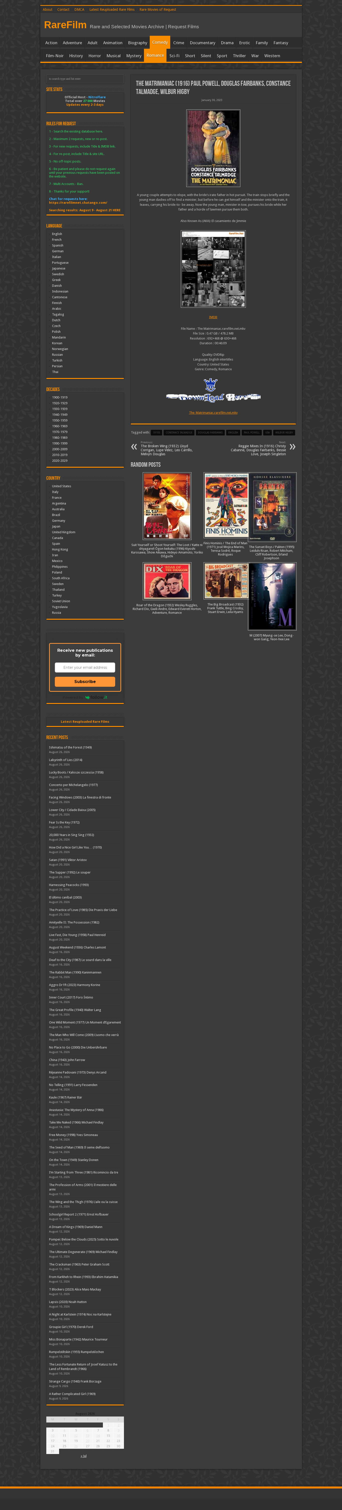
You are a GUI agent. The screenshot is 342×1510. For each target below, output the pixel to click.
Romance (155, 55)
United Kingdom (63, 532)
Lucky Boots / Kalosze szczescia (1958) (76, 772)
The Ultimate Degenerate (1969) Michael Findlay (83, 1252)
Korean (57, 343)
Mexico (57, 561)
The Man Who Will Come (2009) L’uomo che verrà (84, 1035)
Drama (227, 42)
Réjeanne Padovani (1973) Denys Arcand (77, 1072)
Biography (137, 42)
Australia (58, 509)
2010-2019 (59, 455)
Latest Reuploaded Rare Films (111, 10)
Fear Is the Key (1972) (64, 822)
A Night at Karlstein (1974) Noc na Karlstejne (80, 1314)
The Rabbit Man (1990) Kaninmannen (75, 972)
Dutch (56, 320)
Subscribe (85, 681)
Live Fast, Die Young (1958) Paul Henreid (77, 935)
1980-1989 (59, 438)
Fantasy (280, 42)
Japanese (58, 268)
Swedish (58, 274)
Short (190, 55)
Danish (57, 286)
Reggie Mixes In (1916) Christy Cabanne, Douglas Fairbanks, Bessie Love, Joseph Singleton (258, 448)
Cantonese (59, 297)
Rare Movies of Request (157, 10)
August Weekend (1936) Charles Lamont (77, 947)
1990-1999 (59, 443)
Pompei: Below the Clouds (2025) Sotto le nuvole (83, 1239)
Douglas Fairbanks (210, 432)
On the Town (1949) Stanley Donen (73, 1160)
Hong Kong (60, 549)
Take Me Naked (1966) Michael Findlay (76, 1122)
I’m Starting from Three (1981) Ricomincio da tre (83, 1172)
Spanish (57, 245)
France (57, 498)
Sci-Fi (174, 55)
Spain (56, 544)
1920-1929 (59, 403)
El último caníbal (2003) (65, 897)
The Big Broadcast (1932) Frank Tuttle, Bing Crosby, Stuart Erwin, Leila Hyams (225, 608)
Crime (178, 42)
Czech (56, 326)
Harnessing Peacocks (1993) (69, 885)
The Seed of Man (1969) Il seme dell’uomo (79, 1147)
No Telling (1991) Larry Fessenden (73, 1085)
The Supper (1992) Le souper (70, 872)
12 (76, 1436)
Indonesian (60, 291)
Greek (56, 280)
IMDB (213, 317)
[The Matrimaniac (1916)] (213, 148)
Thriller (239, 55)
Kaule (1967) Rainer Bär (65, 1097)
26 (76, 1446)
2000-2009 (59, 449)
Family (262, 42)
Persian (57, 366)
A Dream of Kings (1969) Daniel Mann (75, 1227)
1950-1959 (59, 420)
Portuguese (60, 262)
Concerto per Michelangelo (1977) (73, 785)
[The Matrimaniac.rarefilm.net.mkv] (213, 269)
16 (118, 1436)
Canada (57, 538)
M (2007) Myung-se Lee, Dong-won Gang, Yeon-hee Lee (272, 637)
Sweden (58, 584)
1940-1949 (59, 414)
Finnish (57, 303)
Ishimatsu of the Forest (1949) (70, 747)
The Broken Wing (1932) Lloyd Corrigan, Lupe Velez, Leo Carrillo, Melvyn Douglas (167, 448)
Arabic (56, 308)
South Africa (61, 578)
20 (87, 1441)
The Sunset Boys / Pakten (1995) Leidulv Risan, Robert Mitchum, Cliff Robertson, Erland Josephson (271, 552)
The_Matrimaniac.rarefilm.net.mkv (213, 412)
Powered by (73, 697)
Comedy (160, 42)
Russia (56, 612)
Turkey (57, 595)
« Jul (84, 1456)
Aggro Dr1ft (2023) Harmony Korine (74, 985)
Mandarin (59, 337)
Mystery (133, 55)
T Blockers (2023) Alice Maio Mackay (75, 1289)
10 (52, 1436)
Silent (206, 55)
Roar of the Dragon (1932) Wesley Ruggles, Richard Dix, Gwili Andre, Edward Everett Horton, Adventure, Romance (167, 608)
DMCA (79, 10)
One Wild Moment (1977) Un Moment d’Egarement (85, 1022)
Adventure (72, 42)
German (58, 251)
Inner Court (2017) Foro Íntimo (71, 997)
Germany (58, 520)
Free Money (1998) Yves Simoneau (73, 1135)
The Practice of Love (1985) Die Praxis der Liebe (83, 910)
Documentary (202, 42)
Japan (56, 526)
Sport (222, 55)
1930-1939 (59, 409)
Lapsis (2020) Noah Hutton (68, 1302)
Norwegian (60, 349)
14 (98, 1436)
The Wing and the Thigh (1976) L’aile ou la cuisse (83, 1202)
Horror (94, 55)
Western (272, 55)
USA (267, 432)
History (76, 55)
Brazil (56, 515)
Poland (57, 572)
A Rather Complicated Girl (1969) (72, 1394)
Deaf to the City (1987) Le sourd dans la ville (80, 960)
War (255, 55)
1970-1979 (59, 432)
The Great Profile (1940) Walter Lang (75, 1010)
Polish (56, 332)
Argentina (59, 503)
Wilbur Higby (284, 432)
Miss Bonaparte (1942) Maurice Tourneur (78, 1339)
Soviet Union (61, 601)
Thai (55, 372)
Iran (55, 555)
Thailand (58, 590)
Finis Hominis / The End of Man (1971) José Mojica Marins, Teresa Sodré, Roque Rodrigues (225, 548)
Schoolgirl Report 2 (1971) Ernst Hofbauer (79, 1214)
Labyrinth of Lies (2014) (65, 760)
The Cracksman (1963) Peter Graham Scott (79, 1264)
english (233, 432)
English (57, 234)
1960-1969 (59, 426)
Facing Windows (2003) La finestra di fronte (80, 797)
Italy (55, 492)
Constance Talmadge (179, 432)
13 (87, 1436)
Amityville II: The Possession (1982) (74, 922)
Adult (93, 42)
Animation (112, 42)
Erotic (244, 42)
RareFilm (65, 24)
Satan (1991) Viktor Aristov (68, 860)
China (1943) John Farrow (67, 1060)
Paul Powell (252, 432)
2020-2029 (59, 460)
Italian (56, 257)
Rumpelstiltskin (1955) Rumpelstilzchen (76, 1352)
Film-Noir (55, 55)
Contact (63, 10)
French (57, 240)
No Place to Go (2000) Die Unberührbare (78, 1047)
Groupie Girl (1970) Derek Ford (71, 1327)
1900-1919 (59, 397)
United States (61, 486)
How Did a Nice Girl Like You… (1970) (75, 847)
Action (51, 42)
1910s (156, 432)
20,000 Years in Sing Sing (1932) (71, 835)
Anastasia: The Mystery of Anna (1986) (76, 1110)
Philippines (60, 566)
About (47, 10)
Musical (113, 55)
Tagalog (58, 314)
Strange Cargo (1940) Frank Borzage (75, 1381)
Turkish (57, 360)
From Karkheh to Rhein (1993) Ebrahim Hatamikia (83, 1277)
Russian (57, 354)
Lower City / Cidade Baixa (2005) (72, 810)
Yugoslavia (60, 607)
